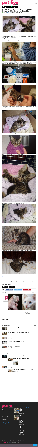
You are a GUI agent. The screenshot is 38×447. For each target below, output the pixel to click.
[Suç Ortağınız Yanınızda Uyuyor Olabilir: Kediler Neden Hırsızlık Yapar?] (4, 367)
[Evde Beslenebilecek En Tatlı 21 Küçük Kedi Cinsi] (4, 342)
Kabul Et (35, 444)
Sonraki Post (34, 292)
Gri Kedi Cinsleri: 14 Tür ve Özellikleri (14, 327)
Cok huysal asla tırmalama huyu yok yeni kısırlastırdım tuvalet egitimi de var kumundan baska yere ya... (21, 419)
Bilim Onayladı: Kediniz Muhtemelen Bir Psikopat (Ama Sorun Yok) (19, 355)
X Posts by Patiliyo (28, 407)
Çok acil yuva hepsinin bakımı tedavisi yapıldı (21, 410)
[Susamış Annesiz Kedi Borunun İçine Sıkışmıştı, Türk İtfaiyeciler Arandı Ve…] (6, 298)
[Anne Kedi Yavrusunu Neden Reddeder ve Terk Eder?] (4, 338)
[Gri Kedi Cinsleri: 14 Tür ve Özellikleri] (4, 328)
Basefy (10, 442)
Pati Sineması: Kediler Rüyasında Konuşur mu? (21, 358)
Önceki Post (4, 292)
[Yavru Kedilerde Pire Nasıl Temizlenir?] (4, 347)
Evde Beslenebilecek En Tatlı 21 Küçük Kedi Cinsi (16, 341)
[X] (34, 3)
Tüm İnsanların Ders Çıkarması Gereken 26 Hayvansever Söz (18, 332)
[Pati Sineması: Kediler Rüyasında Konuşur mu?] (10, 359)
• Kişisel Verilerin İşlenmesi (6, 420)
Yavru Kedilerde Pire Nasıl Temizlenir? (14, 346)
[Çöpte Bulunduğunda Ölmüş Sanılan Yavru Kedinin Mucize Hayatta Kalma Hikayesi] (22, 302)
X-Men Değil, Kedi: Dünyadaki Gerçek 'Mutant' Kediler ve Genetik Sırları (23, 370)
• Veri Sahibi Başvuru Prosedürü (7, 425)
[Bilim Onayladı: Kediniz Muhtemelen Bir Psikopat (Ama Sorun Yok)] (4, 356)
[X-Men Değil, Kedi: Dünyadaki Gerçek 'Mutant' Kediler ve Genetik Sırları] (10, 370)
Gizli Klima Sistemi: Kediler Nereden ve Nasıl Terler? (26, 362)
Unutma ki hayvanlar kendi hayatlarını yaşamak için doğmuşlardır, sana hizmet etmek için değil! (21, 430)
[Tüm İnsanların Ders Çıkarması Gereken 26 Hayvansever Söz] (4, 333)
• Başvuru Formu (4, 423)
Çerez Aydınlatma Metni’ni (4, 445)
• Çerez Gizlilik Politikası (5, 422)
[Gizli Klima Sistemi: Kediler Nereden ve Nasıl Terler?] (15, 363)
